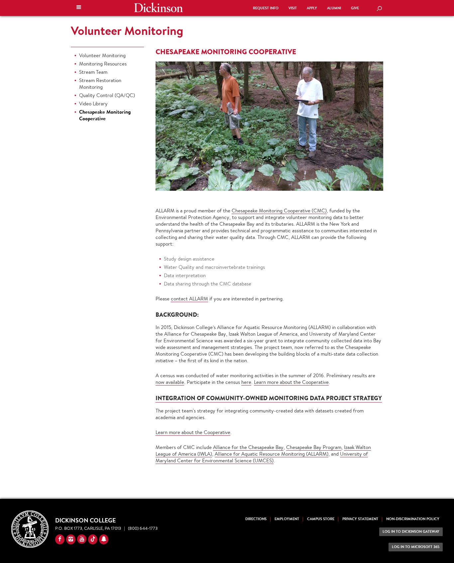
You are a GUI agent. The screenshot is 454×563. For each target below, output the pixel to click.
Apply (312, 8)
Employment (287, 518)
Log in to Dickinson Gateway (411, 531)
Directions (256, 518)
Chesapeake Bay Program (313, 447)
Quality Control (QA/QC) (107, 95)
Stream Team (93, 72)
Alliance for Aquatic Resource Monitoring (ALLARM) (271, 454)
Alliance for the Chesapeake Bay (248, 447)
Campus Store (320, 518)
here (246, 382)
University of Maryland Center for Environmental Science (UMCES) (262, 457)
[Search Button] (379, 9)
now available (170, 382)
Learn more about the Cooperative (291, 382)
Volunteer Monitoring (127, 31)
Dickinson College (158, 7)
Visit (292, 8)
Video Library (93, 103)
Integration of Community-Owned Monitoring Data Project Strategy (269, 398)
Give (355, 8)
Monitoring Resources (103, 63)
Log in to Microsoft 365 (415, 546)
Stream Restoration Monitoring (100, 83)
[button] (79, 8)
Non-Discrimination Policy (412, 518)
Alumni (334, 8)
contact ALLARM (189, 298)
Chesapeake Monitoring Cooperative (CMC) (279, 210)
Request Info (266, 8)
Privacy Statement (360, 518)
